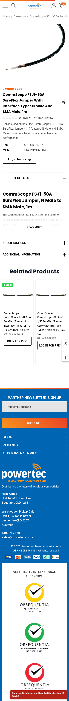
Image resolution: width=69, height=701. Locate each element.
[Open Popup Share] (63, 101)
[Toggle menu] (5, 6)
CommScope (12, 89)
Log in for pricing (19, 159)
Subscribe (34, 423)
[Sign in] (53, 5)
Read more (34, 227)
